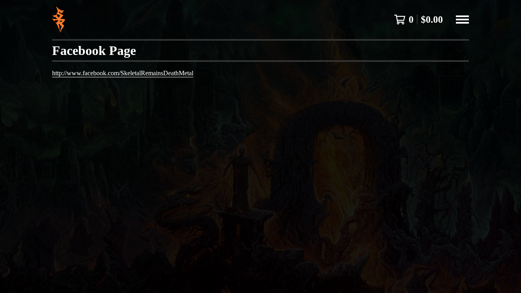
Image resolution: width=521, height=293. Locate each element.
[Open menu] (462, 19)
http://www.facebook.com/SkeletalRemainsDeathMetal (122, 73)
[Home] (58, 20)
